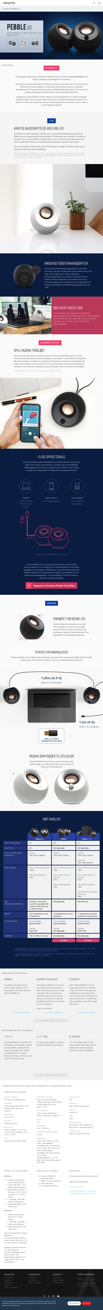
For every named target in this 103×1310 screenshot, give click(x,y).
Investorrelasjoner (58, 1280)
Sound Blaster (8, 1277)
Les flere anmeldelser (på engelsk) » (51, 1020)
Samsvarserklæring (35, 1282)
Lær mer (63, 940)
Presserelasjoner (58, 1282)
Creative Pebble (50, 155)
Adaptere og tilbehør (10, 1287)
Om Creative (57, 1277)
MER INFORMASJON (74, 1303)
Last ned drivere (77, 1187)
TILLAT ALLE (86, 1303)
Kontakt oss (32, 1277)
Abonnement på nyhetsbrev (86, 1283)
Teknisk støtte (33, 1280)
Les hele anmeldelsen (21, 1012)
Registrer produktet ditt (84, 1285)
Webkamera (8, 1285)
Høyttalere (7, 1280)
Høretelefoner (8, 1282)
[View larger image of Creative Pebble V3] (12, 43)
